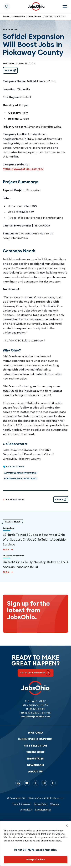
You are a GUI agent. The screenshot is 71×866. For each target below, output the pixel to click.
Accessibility (26, 809)
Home (6, 16)
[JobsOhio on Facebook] (53, 783)
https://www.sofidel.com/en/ (23, 168)
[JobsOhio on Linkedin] (18, 783)
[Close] (67, 825)
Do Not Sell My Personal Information (35, 849)
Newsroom (19, 16)
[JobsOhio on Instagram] (44, 783)
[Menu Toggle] (65, 6)
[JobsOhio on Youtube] (27, 783)
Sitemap (54, 804)
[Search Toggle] (6, 6)
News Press (35, 16)
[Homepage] (36, 6)
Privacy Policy (41, 804)
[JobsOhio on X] (35, 783)
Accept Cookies (35, 859)
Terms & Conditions (21, 804)
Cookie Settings (43, 809)
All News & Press (15, 499)
